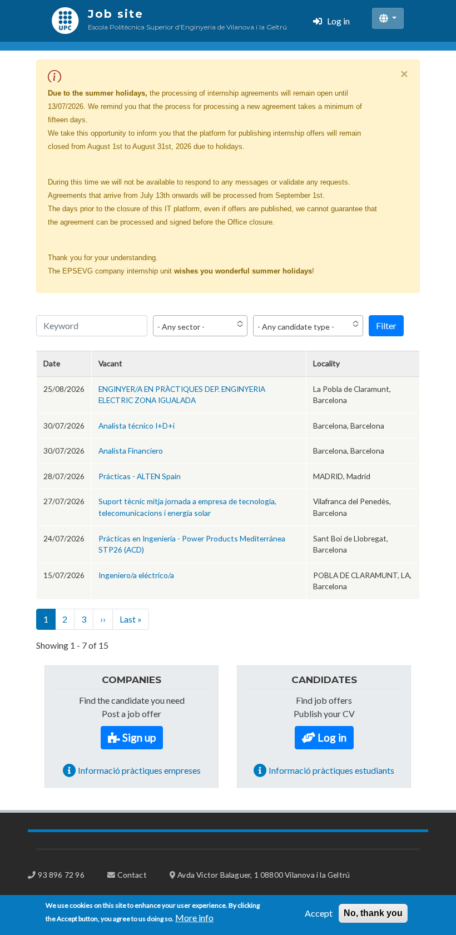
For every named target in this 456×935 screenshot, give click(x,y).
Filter (386, 325)
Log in (338, 21)
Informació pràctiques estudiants (331, 770)
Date (51, 363)
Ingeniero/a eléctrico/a (136, 575)
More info (194, 917)
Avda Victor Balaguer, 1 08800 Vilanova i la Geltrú (263, 874)
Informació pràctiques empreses (139, 770)
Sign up (139, 737)
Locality (326, 363)
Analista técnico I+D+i (136, 425)
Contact (131, 874)
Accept (319, 913)
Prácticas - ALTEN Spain (139, 476)
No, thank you (373, 913)
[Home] (65, 20)
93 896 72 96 (61, 874)
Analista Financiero (130, 450)
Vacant (110, 363)
